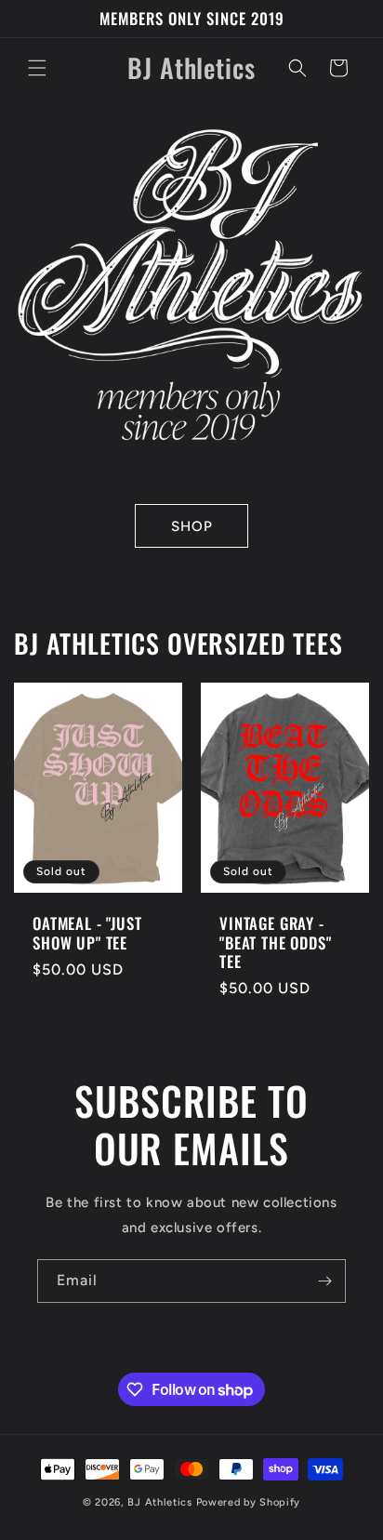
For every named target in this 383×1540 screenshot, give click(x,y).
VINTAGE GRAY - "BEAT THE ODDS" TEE (275, 942)
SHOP (192, 526)
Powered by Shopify (248, 1502)
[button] (37, 67)
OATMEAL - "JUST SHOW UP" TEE (87, 933)
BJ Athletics (161, 1502)
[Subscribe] (324, 1281)
